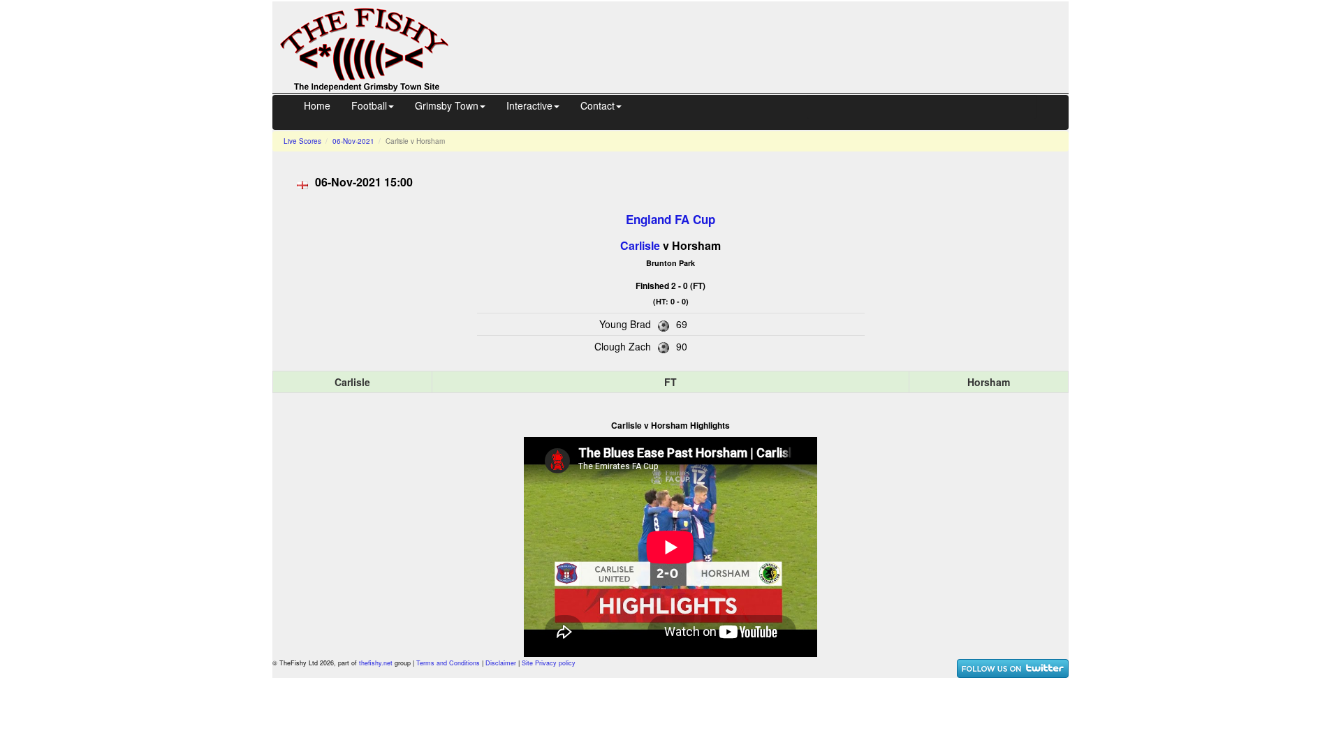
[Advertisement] (771, 45)
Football (369, 105)
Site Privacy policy (549, 662)
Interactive (529, 105)
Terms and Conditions (448, 662)
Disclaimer (500, 662)
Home (317, 105)
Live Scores (302, 141)
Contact (597, 105)
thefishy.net (376, 662)
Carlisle (640, 245)
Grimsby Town (446, 105)
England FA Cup (670, 219)
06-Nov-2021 (353, 141)
